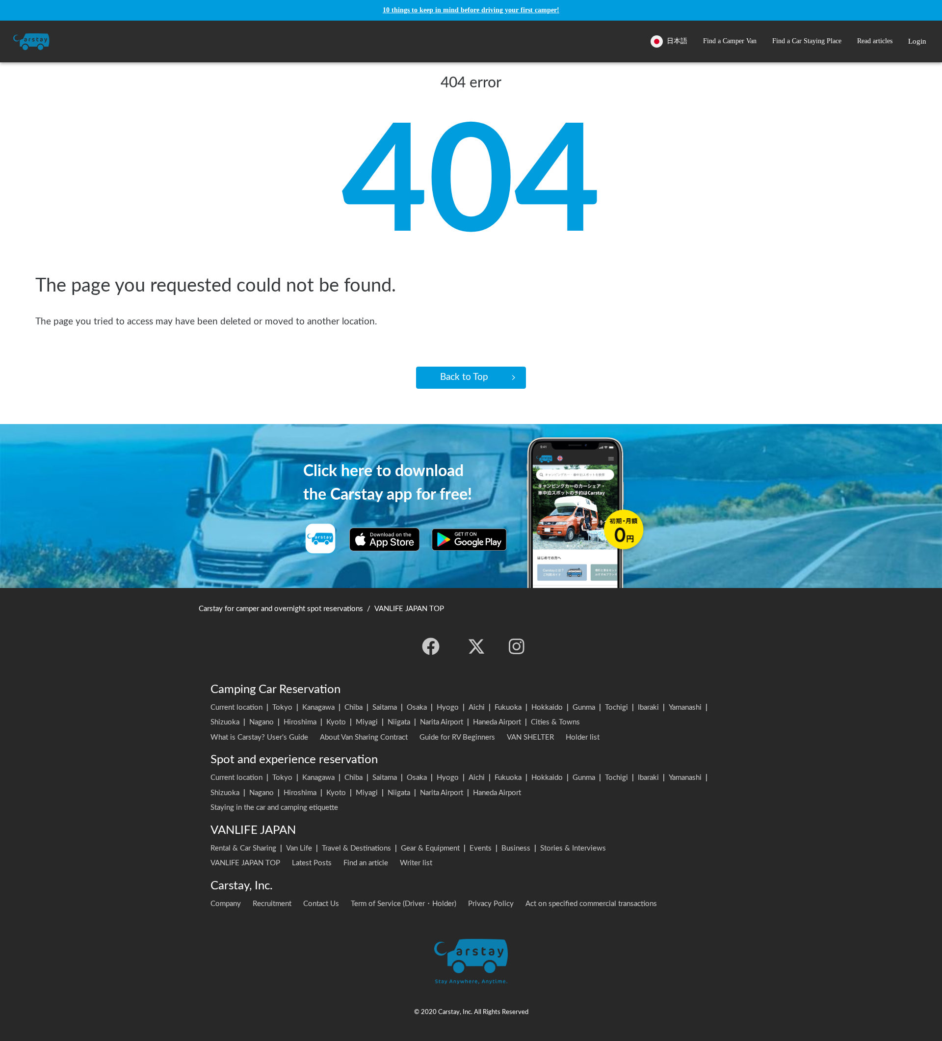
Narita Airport (441, 722)
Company (225, 904)
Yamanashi (685, 707)
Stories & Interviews (573, 848)
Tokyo (282, 707)
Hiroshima (300, 722)
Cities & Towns (555, 722)
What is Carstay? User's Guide (259, 737)
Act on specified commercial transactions (591, 904)
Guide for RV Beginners (457, 737)
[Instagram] (516, 646)
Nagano (261, 722)
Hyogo (448, 707)
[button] (729, 41)
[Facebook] (431, 646)
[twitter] (476, 646)
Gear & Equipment (430, 848)
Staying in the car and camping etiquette (274, 807)
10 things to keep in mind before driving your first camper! (471, 10)
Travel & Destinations (356, 848)
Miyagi (367, 722)
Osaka (417, 707)
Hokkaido (547, 707)
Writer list (416, 863)
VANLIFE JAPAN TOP (245, 863)
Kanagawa (318, 707)
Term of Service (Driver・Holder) (403, 904)
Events (481, 848)
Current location (236, 707)
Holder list (583, 737)
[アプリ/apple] (384, 539)
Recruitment (272, 904)
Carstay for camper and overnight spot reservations (281, 609)
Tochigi (616, 707)
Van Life (299, 848)
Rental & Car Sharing (243, 848)
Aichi (477, 707)
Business (515, 848)
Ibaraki (648, 707)
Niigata (399, 722)
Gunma (584, 707)
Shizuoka (224, 722)
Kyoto (336, 722)
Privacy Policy (491, 904)
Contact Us (321, 904)
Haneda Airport (497, 722)
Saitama (384, 707)
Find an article (365, 863)
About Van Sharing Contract (364, 737)
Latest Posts (312, 863)
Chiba (353, 707)
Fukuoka (508, 707)
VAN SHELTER (530, 737)
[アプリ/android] (469, 539)
